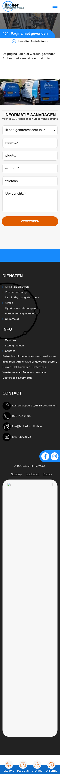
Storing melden (14, 345)
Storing (37, 770)
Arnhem (21, 362)
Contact (10, 351)
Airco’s (9, 303)
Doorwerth (25, 378)
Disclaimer (33, 474)
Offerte (51, 770)
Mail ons (23, 770)
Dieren (52, 362)
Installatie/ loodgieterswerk (22, 297)
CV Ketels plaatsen (17, 287)
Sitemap (16, 474)
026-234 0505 (21, 416)
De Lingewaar (36, 362)
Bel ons (9, 770)
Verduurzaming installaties (21, 313)
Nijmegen (24, 367)
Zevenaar (29, 372)
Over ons (10, 340)
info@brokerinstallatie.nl (27, 426)
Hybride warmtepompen (20, 308)
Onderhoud (12, 319)
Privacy (47, 474)
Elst (14, 367)
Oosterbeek (39, 367)
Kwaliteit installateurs (33, 41)
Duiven (6, 367)
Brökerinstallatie (27, 466)
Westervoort (10, 372)
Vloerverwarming (16, 292)
